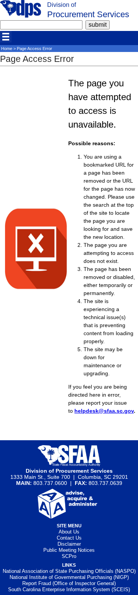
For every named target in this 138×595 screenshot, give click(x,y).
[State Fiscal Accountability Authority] (69, 465)
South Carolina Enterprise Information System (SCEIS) (69, 589)
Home (6, 48)
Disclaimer (69, 544)
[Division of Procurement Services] (20, 15)
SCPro (69, 556)
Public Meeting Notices (69, 550)
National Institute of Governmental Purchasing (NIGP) (69, 577)
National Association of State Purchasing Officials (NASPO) (69, 571)
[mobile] (6, 36)
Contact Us (69, 538)
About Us (69, 532)
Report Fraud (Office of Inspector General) (69, 583)
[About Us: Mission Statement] (69, 517)
